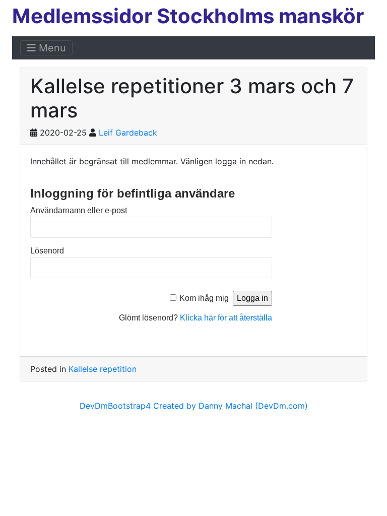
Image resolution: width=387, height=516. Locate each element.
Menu (51, 48)
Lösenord (47, 250)
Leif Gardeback (128, 132)
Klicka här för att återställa (226, 317)
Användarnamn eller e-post (78, 210)
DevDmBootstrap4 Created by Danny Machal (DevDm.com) (194, 406)
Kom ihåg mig (204, 298)
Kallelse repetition (103, 369)
